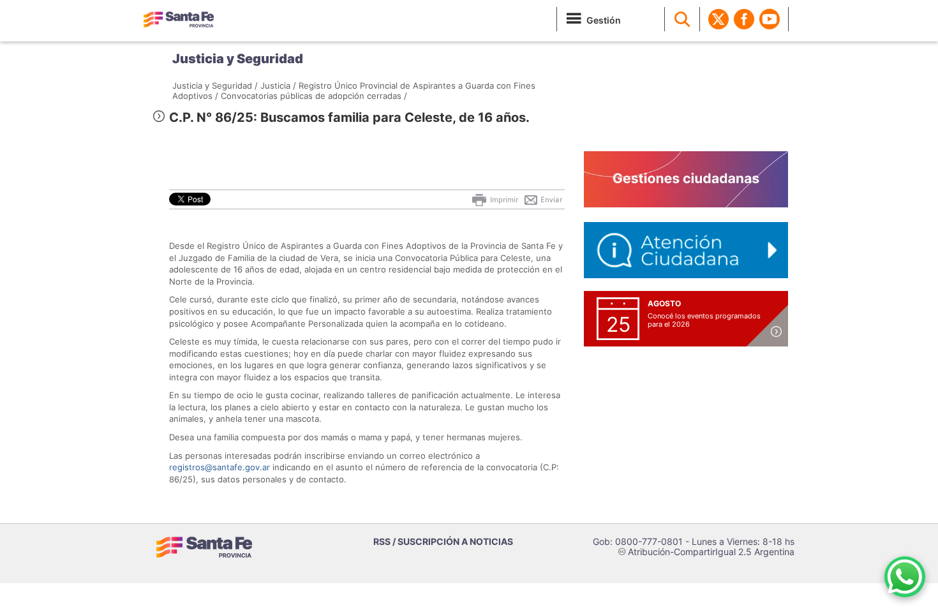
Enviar (550, 199)
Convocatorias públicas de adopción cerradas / (314, 96)
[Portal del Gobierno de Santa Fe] (178, 19)
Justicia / (278, 85)
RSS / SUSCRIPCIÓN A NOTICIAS (443, 541)
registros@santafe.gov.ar (219, 467)
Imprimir (503, 199)
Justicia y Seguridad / (215, 85)
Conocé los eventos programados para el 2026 (704, 320)
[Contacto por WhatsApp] (904, 576)
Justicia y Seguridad (237, 58)
